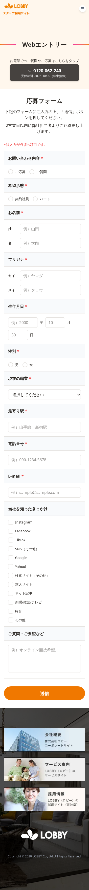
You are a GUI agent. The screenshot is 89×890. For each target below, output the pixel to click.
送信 (44, 693)
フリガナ (17, 259)
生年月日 (17, 306)
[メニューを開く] (82, 8)
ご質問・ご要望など (26, 633)
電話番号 (17, 443)
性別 (13, 351)
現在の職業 (19, 378)
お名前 (15, 212)
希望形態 (17, 185)
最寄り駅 (17, 411)
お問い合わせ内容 (25, 158)
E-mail (16, 476)
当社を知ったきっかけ (28, 508)
